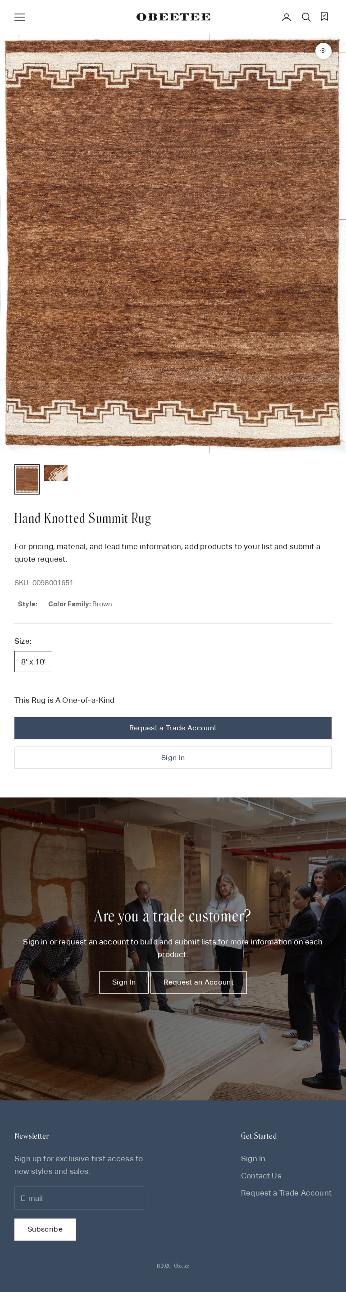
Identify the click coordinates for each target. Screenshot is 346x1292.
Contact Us (261, 1175)
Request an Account (199, 982)
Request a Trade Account (173, 728)
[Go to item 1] (27, 479)
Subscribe (45, 1229)
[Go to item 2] (55, 473)
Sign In (173, 757)
